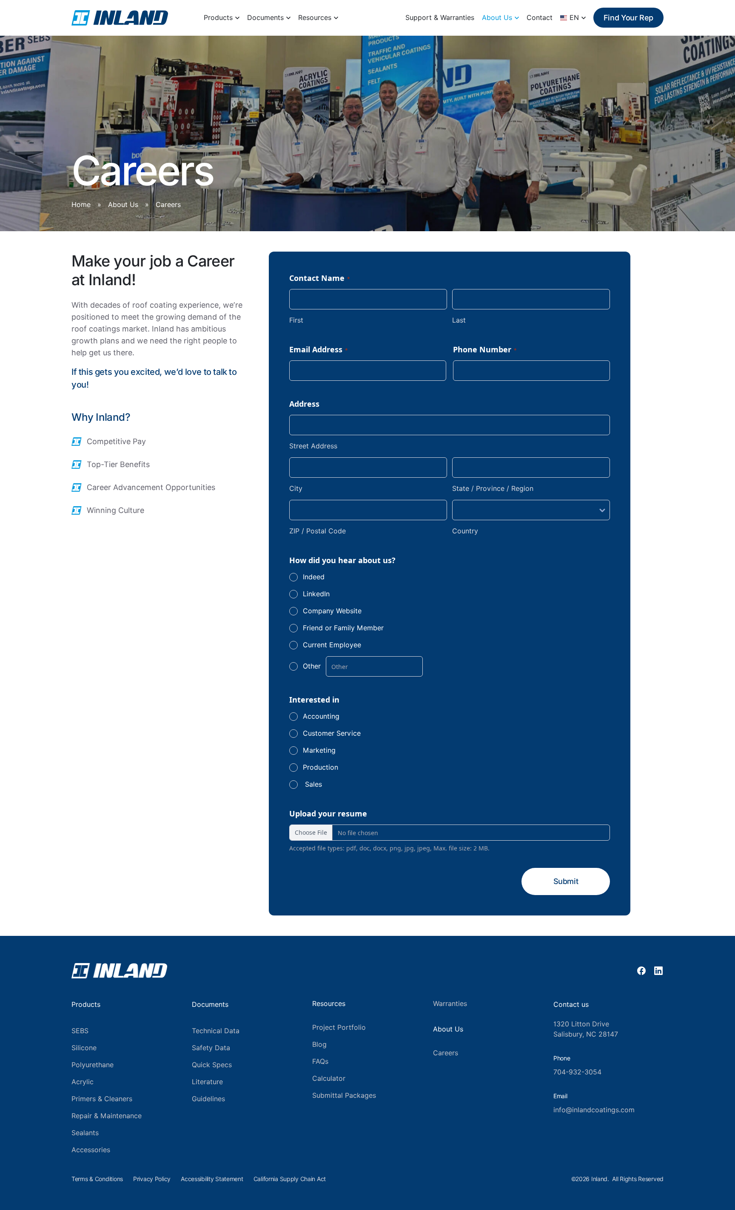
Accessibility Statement (212, 1179)
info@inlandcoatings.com (594, 1110)
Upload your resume (328, 813)
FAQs (320, 1061)
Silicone (84, 1048)
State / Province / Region (492, 489)
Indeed (314, 577)
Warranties (450, 1004)
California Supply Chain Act (290, 1179)
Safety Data (211, 1048)
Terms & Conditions (97, 1179)
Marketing (319, 750)
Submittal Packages (344, 1095)
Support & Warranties (439, 18)
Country (465, 531)
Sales (312, 784)
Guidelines (208, 1099)
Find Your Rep (628, 17)
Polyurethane (92, 1065)
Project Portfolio (339, 1027)
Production (320, 767)
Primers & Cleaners (101, 1099)
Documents (265, 18)
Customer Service (332, 733)
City (295, 489)
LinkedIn (316, 594)
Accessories (90, 1150)
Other (312, 666)
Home (81, 205)
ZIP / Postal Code (317, 531)
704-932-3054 (577, 1072)
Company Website (332, 611)
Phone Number (485, 349)
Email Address (318, 349)
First (296, 320)
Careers (445, 1053)
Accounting (321, 716)
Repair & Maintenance (106, 1116)
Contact (540, 18)
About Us (497, 18)
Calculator (328, 1078)
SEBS (79, 1031)
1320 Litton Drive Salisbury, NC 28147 (585, 1029)
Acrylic (82, 1082)
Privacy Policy (152, 1179)
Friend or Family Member (343, 628)
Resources (314, 18)
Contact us (571, 1004)
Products (218, 18)
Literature (207, 1082)
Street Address (313, 446)
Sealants (85, 1133)
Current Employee (332, 645)
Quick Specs (212, 1065)
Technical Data (215, 1031)
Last (459, 320)
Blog (319, 1044)
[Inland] (119, 18)
